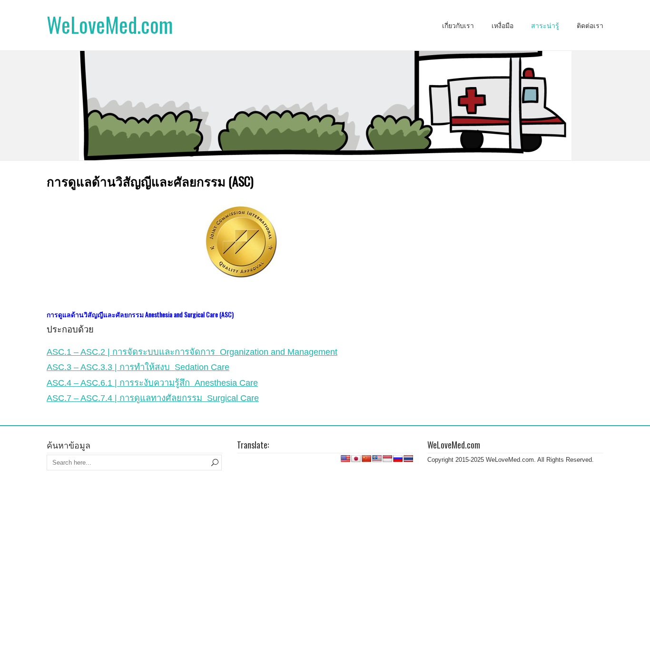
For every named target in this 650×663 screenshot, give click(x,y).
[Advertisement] (325, 503)
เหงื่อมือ (502, 25)
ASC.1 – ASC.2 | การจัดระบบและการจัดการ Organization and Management (192, 352)
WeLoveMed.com (110, 24)
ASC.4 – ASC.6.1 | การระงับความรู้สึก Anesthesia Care (152, 383)
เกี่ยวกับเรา (458, 25)
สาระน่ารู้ (545, 25)
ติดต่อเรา (590, 25)
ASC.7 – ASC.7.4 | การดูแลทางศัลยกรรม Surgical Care (153, 398)
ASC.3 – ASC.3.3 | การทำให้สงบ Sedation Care (138, 367)
